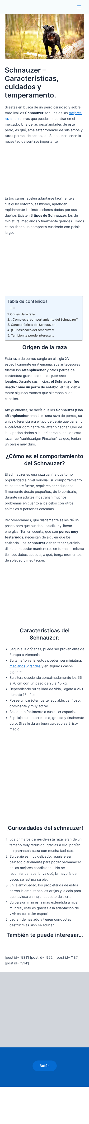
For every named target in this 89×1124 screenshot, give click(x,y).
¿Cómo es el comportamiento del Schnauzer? (44, 319)
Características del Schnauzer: (33, 325)
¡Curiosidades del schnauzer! (32, 330)
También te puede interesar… (32, 335)
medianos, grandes (25, 666)
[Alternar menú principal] (79, 7)
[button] (45, 1065)
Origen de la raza (22, 314)
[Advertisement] (44, 172)
